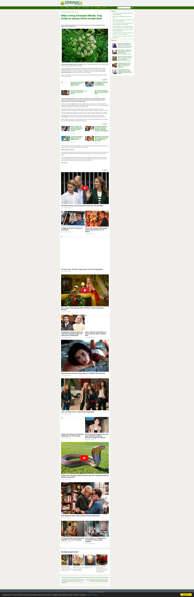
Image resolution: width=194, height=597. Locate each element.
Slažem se (186, 595)
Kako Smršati (98, 7)
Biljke (91, 7)
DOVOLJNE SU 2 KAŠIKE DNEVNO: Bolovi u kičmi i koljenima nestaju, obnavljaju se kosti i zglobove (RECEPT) (73, 581)
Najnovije (67, 7)
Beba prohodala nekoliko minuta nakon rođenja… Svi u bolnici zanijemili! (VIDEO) (125, 51)
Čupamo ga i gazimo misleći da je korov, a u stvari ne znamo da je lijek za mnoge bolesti (125, 58)
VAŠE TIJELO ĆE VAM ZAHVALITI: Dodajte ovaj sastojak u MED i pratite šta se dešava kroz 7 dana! (66, 568)
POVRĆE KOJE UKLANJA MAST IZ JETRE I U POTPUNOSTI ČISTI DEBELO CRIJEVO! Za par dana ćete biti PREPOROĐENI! (102, 569)
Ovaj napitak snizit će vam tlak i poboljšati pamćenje (90, 567)
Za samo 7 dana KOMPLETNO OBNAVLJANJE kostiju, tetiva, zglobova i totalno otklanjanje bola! (78, 568)
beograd (65, 162)
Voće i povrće (85, 7)
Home (62, 7)
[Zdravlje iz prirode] (71, 5)
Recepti (104, 7)
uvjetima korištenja (92, 595)
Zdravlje (73, 7)
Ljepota (79, 7)
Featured (72, 11)
